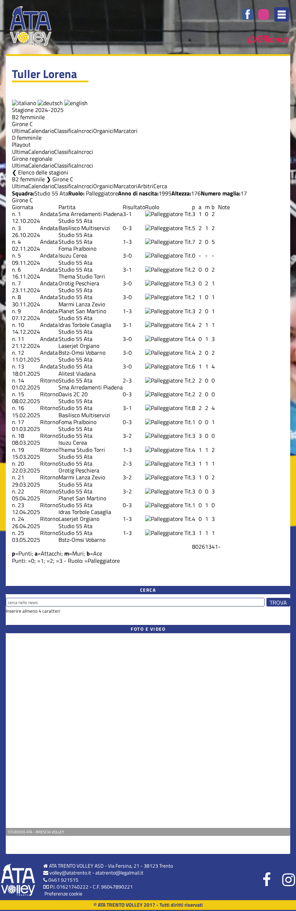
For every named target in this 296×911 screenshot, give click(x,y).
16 (21, 407)
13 (21, 366)
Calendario (41, 130)
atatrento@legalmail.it (119, 872)
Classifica (65, 130)
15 (21, 394)
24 (21, 518)
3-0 (127, 255)
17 (21, 422)
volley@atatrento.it (70, 872)
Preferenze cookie (63, 893)
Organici (103, 130)
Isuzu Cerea (72, 255)
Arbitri (145, 186)
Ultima (20, 130)
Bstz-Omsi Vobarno (81, 352)
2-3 (127, 380)
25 (21, 532)
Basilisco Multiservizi (84, 228)
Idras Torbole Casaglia (84, 324)
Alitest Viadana (77, 373)
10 (21, 324)
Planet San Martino (82, 311)
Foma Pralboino (77, 248)
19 (21, 449)
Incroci (85, 130)
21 (21, 477)
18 (21, 435)
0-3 (127, 228)
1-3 (127, 241)
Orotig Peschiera (78, 283)
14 (21, 380)
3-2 (127, 435)
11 (21, 338)
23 (21, 505)
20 (21, 463)
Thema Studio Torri (81, 276)
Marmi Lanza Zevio (81, 304)
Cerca (160, 186)
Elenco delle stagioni (43, 172)
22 (21, 491)
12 (21, 352)
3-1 (127, 214)
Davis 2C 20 (73, 394)
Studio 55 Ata (51, 193)
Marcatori (126, 130)
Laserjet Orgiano (78, 345)
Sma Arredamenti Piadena (90, 214)
